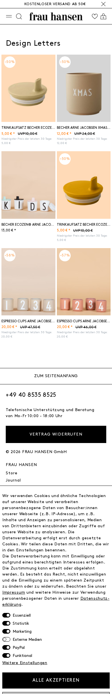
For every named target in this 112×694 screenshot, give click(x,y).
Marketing (22, 631)
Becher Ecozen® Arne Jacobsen (28, 224)
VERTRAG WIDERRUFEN (56, 434)
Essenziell (22, 615)
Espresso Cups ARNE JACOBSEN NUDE (84, 321)
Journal (13, 480)
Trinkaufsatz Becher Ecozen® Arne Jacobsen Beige (28, 127)
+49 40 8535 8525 (31, 395)
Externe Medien (27, 639)
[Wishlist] (94, 16)
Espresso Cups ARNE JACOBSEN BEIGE (28, 321)
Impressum (13, 592)
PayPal (19, 647)
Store (12, 473)
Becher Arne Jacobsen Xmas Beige (84, 127)
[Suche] (19, 16)
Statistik (21, 623)
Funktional (22, 655)
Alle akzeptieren (56, 680)
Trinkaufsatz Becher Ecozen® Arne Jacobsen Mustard (84, 224)
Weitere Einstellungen (24, 663)
